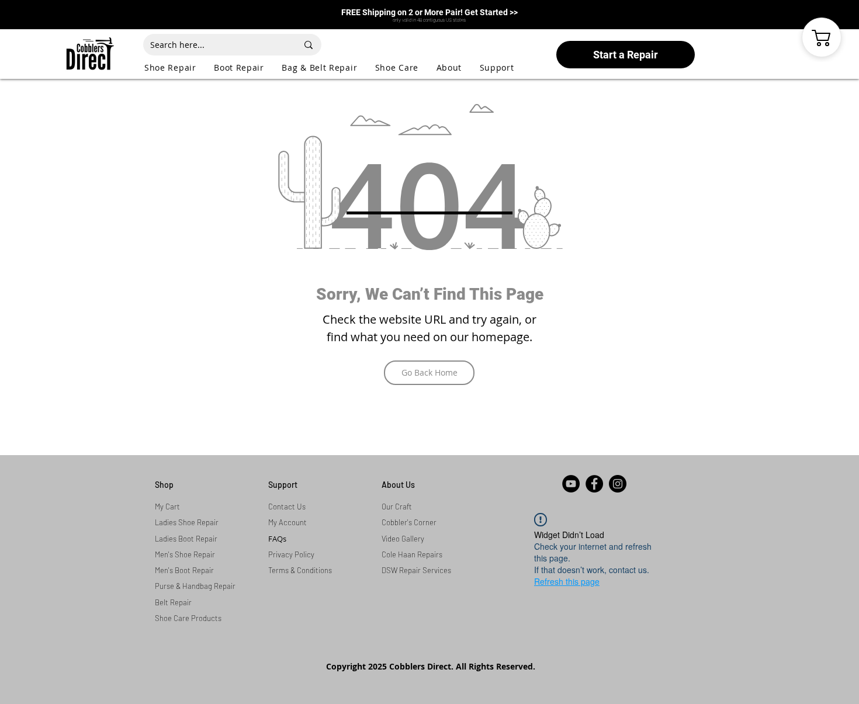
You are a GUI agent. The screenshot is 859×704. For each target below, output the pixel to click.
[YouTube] (571, 484)
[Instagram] (617, 484)
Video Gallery (403, 538)
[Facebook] (594, 484)
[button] (179, 67)
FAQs (277, 538)
